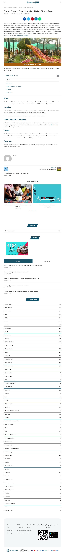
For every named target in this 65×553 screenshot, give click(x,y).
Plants (33, 321)
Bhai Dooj (33, 407)
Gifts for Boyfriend (33, 490)
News (33, 352)
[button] (6, 197)
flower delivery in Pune (22, 35)
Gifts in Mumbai (33, 507)
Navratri (33, 393)
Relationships (33, 307)
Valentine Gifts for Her (33, 383)
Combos (33, 462)
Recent (18, 261)
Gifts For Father (33, 404)
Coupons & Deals (21, 530)
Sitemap (29, 530)
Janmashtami (33, 445)
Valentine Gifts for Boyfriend (33, 448)
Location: (9, 83)
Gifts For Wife (33, 373)
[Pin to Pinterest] (32, 19)
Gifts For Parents (33, 424)
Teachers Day (33, 455)
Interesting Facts (33, 359)
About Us (9, 524)
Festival (33, 417)
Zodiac (33, 400)
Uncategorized (33, 304)
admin (6, 13)
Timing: (9, 89)
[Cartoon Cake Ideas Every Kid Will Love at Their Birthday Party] (18, 193)
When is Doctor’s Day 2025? (47, 205)
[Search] (60, 2)
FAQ (8, 527)
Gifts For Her (33, 369)
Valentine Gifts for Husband (33, 421)
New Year (33, 414)
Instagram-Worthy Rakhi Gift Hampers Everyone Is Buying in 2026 (21, 278)
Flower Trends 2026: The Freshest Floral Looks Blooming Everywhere (23, 265)
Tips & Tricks (33, 459)
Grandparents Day (33, 483)
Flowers (33, 324)
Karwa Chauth (33, 386)
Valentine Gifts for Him (33, 434)
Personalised (33, 311)
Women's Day (33, 362)
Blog (28, 527)
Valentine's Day (33, 348)
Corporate (33, 472)
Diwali (33, 331)
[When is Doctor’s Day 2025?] (47, 193)
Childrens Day (33, 452)
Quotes (33, 469)
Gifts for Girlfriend (33, 486)
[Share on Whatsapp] (39, 19)
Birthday (33, 338)
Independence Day (33, 438)
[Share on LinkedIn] (36, 19)
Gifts (33, 314)
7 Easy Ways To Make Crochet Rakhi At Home (16, 285)
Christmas (33, 390)
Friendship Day (33, 366)
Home (5, 7)
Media (18, 524)
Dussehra (33, 500)
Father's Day (33, 355)
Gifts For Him (33, 376)
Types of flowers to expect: (14, 86)
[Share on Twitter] (28, 19)
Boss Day (33, 476)
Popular (47, 261)
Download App (20, 533)
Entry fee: (9, 92)
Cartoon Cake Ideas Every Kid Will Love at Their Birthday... (18, 205)
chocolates (33, 496)
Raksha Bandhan (33, 342)
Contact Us (9, 530)
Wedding (33, 493)
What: (8, 79)
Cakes (33, 318)
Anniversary (33, 328)
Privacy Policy (20, 527)
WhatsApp (9, 533)
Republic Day (33, 441)
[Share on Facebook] (24, 19)
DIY (33, 397)
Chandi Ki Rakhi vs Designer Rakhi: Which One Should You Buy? (21, 291)
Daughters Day (33, 479)
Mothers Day (33, 335)
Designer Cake (33, 510)
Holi (33, 431)
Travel (33, 428)
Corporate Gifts (31, 524)
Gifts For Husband (33, 379)
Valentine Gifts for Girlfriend (33, 410)
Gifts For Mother (33, 345)
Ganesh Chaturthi (33, 465)
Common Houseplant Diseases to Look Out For (16, 272)
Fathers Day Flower (33, 503)
